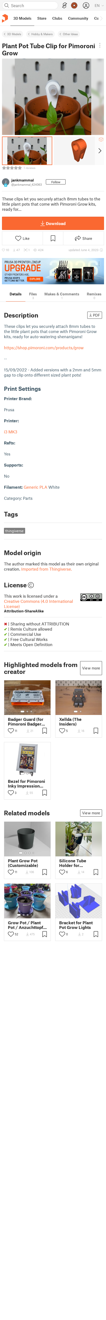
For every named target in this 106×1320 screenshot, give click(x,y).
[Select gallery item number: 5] (35, 915)
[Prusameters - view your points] (74, 5)
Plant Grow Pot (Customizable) (23, 863)
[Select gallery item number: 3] (31, 712)
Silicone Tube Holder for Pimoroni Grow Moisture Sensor (75, 863)
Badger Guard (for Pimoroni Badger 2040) (25, 721)
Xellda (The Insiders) (70, 721)
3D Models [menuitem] (22, 18)
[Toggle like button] (11, 731)
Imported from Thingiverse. (46, 568)
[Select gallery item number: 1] (22, 712)
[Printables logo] (5, 18)
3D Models (14, 34)
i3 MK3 (10, 431)
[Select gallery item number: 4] (34, 853)
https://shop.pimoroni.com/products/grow (44, 347)
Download (56, 223)
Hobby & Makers (42, 34)
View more (91, 668)
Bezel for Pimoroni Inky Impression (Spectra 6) (26, 783)
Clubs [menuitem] (57, 18)
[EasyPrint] (64, 5)
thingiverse (14, 531)
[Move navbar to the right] (101, 18)
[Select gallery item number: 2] (27, 712)
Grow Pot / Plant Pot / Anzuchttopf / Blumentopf (27, 925)
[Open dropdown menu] (100, 45)
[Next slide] (99, 151)
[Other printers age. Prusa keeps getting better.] (53, 271)
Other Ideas (70, 34)
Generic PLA (35, 487)
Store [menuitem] (41, 18)
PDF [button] (96, 315)
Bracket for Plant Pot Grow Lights (76, 925)
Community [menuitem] (78, 18)
